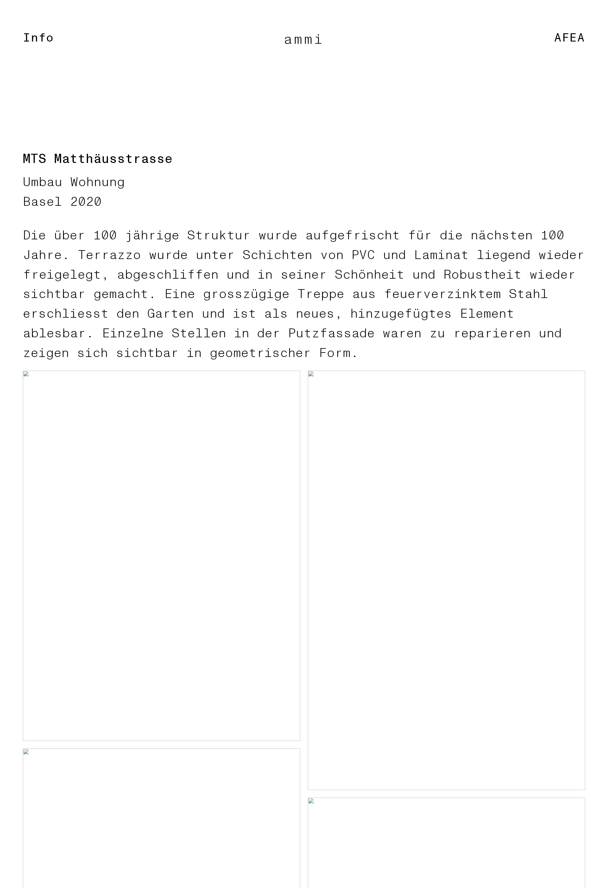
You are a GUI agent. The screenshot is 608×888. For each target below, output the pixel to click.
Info (38, 37)
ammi (304, 39)
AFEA (569, 37)
